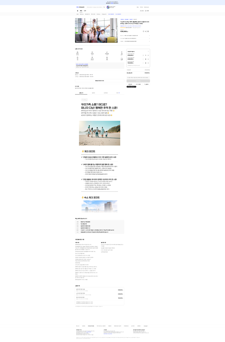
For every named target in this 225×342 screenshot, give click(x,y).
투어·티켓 (93, 14)
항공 (78, 14)
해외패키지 (87, 14)
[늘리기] (148, 55)
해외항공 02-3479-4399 (108, 332)
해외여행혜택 (111, 14)
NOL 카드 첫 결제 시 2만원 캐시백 (131, 35)
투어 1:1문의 (106, 333)
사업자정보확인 (88, 331)
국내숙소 (98, 14)
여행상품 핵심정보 (136, 27)
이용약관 (83, 325)
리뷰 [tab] (118, 92)
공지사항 (132, 325)
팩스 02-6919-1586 (107, 331)
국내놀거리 (104, 14)
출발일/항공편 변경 (99, 80)
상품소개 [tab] (81, 92)
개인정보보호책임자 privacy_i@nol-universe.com (141, 332)
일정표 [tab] (93, 92)
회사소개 (77, 325)
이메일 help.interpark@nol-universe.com (117, 331)
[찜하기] (143, 31)
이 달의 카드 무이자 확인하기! (130, 38)
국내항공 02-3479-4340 (116, 332)
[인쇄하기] (148, 31)
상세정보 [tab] (106, 92)
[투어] (81, 10)
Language (145, 325)
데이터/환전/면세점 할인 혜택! (130, 41)
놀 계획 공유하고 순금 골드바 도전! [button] (94, 7)
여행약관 (109, 325)
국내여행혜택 (118, 14)
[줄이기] (143, 55)
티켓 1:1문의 (110, 333)
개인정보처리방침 (91, 325)
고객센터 (138, 325)
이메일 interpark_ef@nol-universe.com (139, 331)
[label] (138, 51)
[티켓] (85, 10)
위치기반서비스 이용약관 (101, 325)
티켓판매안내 (126, 325)
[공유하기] (146, 31)
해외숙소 (82, 14)
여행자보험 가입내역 (117, 325)
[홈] (77, 10)
